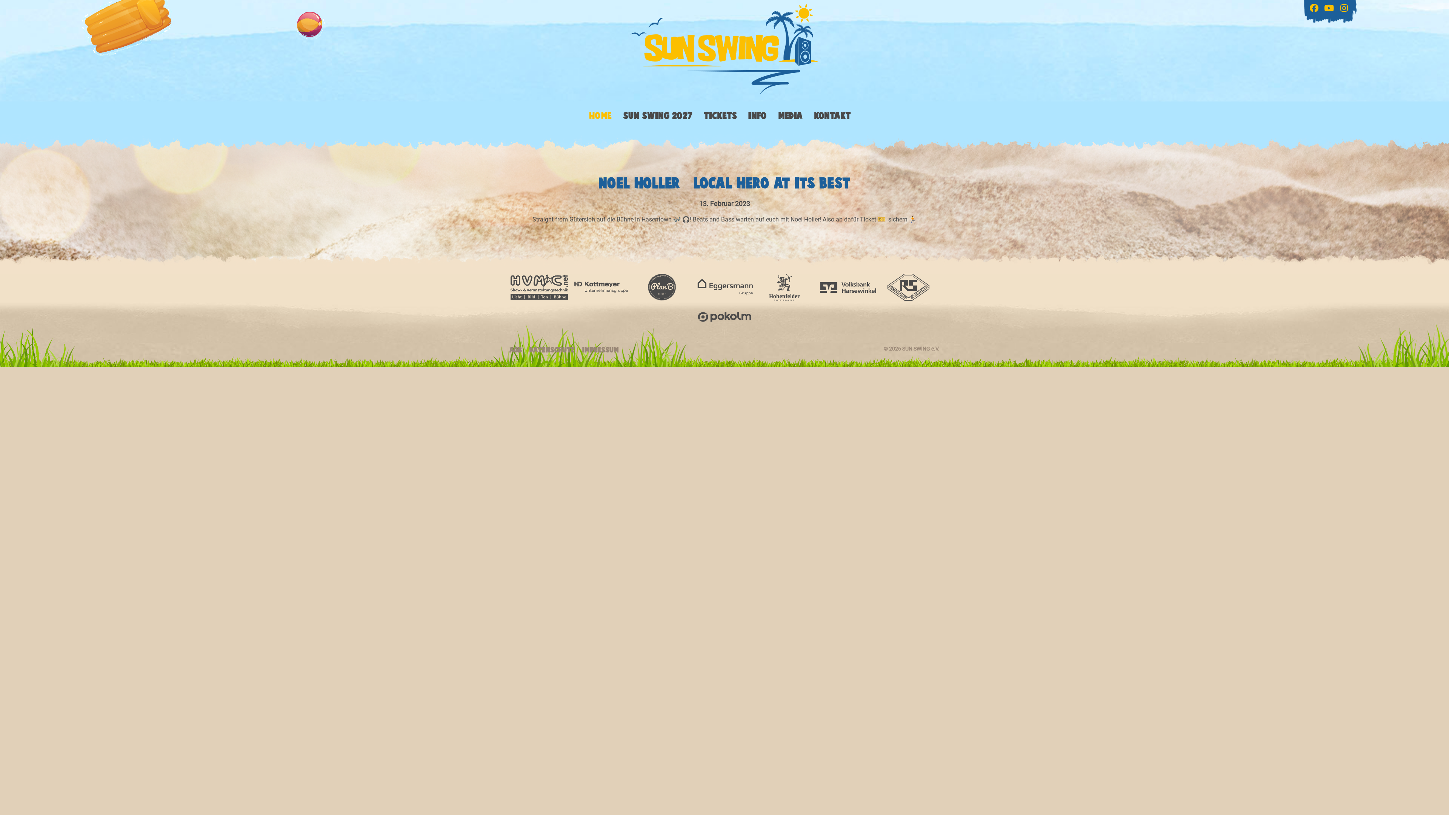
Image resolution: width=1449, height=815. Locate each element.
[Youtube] (1330, 9)
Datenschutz (552, 350)
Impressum (600, 350)
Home (600, 116)
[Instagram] (1345, 9)
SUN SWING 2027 (657, 116)
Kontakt (832, 116)
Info (757, 116)
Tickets (720, 116)
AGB (515, 350)
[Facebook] (1315, 7)
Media (790, 116)
